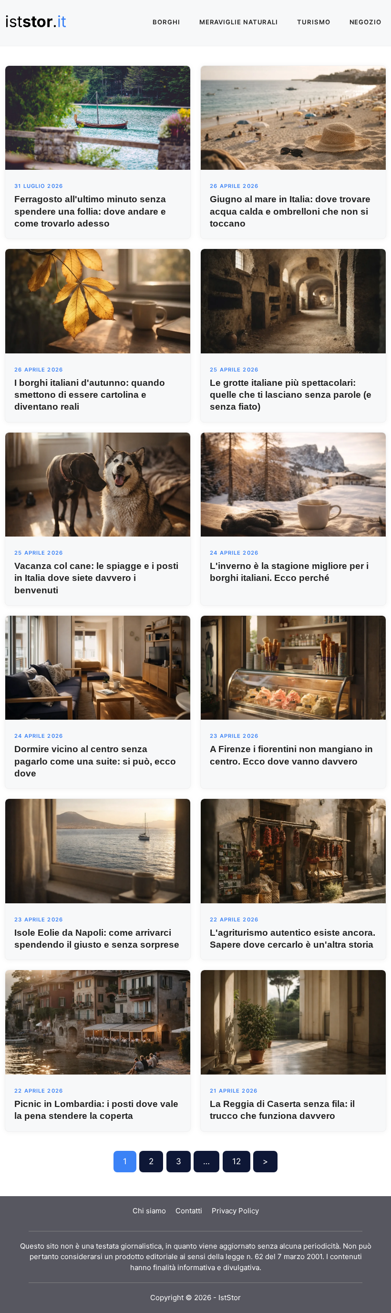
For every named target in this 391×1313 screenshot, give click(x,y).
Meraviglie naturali (238, 22)
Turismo (313, 22)
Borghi (166, 22)
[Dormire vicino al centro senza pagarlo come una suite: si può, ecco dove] (97, 667)
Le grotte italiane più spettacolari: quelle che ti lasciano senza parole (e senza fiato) (290, 395)
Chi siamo (149, 1210)
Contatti (188, 1210)
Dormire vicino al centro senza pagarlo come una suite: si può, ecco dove (95, 761)
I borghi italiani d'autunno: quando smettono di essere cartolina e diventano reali (89, 395)
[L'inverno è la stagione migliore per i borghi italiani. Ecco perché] (293, 483)
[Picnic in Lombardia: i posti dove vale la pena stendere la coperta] (97, 1021)
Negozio (365, 22)
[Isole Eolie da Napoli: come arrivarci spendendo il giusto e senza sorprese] (97, 850)
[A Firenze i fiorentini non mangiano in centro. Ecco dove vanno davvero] (293, 667)
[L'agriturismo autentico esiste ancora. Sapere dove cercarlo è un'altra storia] (293, 850)
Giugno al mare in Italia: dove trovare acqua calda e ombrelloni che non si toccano (290, 211)
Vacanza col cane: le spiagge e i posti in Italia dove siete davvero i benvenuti (96, 578)
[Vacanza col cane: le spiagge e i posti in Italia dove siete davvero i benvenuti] (97, 483)
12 (236, 1161)
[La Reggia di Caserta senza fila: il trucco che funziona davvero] (293, 1021)
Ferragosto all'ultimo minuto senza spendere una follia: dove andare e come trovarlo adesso (90, 211)
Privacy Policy (235, 1210)
